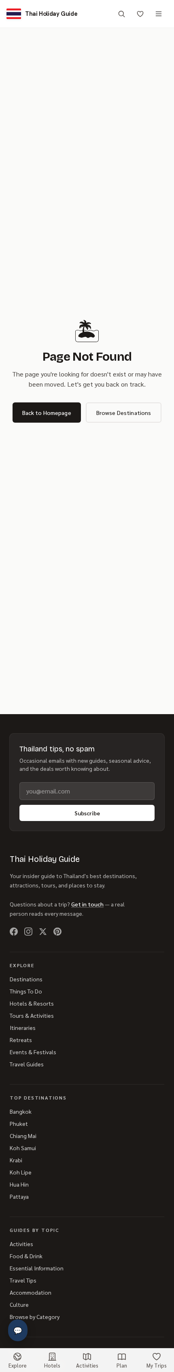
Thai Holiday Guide (45, 859)
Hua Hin (19, 1184)
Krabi (16, 1160)
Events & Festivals (33, 1051)
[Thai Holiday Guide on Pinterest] (57, 931)
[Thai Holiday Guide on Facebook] (14, 931)
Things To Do (26, 991)
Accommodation (30, 1292)
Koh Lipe (21, 1172)
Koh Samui (23, 1147)
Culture (19, 1304)
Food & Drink (26, 1255)
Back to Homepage (46, 412)
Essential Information (37, 1268)
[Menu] (159, 14)
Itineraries (23, 1027)
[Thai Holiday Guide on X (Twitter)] (43, 931)
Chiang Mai (23, 1135)
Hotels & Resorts (32, 1003)
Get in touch (87, 904)
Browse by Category (34, 1316)
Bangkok (21, 1111)
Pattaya (19, 1196)
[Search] (121, 14)
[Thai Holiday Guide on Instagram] (28, 931)
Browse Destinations (123, 412)
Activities (21, 1243)
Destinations (26, 979)
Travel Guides (27, 1064)
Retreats (21, 1039)
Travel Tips (23, 1280)
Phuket (19, 1123)
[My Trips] (140, 14)
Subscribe (87, 813)
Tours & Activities (32, 1015)
